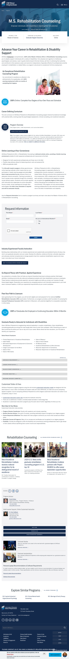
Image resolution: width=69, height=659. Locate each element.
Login (59, 643)
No (39, 223)
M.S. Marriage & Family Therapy (56, 596)
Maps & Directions (24, 636)
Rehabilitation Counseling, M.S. (19, 131)
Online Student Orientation (11, 369)
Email (7, 218)
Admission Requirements (10, 360)
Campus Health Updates (26, 634)
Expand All (63, 357)
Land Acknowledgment (23, 615)
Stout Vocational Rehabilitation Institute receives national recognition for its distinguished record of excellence (10, 465)
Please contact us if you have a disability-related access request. (28, 649)
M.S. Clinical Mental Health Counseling (32, 597)
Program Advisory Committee (12, 378)
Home (3, 10)
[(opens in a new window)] (9, 490)
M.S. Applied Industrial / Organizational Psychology (10, 597)
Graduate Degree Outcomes (34, 38)
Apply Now (25, 29)
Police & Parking (41, 640)
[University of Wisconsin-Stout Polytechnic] (9, 608)
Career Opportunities (9, 364)
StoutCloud (22, 640)
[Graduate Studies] (9, 545)
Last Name (39, 212)
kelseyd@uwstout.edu (14, 505)
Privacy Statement (12, 615)
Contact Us (4, 615)
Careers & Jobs (40, 634)
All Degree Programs (50, 590)
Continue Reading (22, 547)
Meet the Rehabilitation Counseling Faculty (15, 262)
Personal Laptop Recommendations (12, 573)
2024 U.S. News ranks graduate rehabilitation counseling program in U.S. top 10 (34, 463)
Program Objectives (9, 374)
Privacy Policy (10, 654)
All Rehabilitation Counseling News (50, 437)
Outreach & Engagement (9, 640)
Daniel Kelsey (12, 499)
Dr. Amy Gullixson (13, 512)
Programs (8, 10)
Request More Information (38, 29)
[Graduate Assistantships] (9, 557)
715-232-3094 (13, 504)
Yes (39, 221)
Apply (59, 632)
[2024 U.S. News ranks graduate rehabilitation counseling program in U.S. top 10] (34, 449)
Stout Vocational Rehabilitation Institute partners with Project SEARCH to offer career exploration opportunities (56, 464)
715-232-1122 (24, 609)
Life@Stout (5, 638)
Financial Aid (34, 531)
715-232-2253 (13, 517)
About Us (5, 642)
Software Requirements (9, 576)
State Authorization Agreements (34, 534)
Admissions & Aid (7, 634)
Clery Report (40, 642)
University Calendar (41, 636)
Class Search (23, 638)
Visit (60, 636)
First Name (9, 212)
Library (38, 638)
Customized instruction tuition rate (13, 397)
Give (60, 639)
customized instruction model (44, 387)
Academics (6, 636)
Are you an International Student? (45, 218)
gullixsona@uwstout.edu (15, 518)
